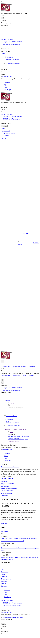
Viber (6, 85)
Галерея (3, 583)
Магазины (4, 581)
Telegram (7, 82)
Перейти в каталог (7, 478)
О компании (4, 572)
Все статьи (4, 531)
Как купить (4, 576)
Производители (6, 579)
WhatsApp (7, 89)
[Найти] (2, 18)
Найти (3, 624)
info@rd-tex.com (7, 76)
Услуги (3, 574)
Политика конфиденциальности (13, 617)
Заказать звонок (13, 441)
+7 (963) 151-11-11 (10, 44)
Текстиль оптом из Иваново (10, 467)
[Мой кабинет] (1, 364)
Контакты (4, 586)
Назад (12, 403)
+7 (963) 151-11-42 (7, 39)
